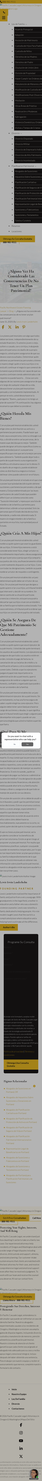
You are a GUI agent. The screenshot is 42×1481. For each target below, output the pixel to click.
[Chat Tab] (21, 740)
